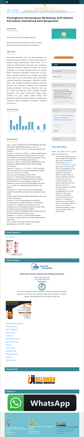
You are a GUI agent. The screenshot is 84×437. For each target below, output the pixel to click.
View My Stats (10, 237)
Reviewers (9, 336)
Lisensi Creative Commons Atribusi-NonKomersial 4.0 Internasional (65, 431)
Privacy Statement (12, 354)
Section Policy (10, 348)
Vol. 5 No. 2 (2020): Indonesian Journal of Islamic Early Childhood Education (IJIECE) (38, 12)
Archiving (9, 357)
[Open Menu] (7, 2)
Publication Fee (11, 360)
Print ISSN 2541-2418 (42, 279)
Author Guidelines (11, 329)
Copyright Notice (59, 147)
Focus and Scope (11, 326)
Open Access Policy (12, 342)
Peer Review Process (13, 339)
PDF (56, 65)
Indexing (8, 345)
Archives (15, 10)
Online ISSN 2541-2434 (42, 277)
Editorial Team (10, 332)
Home (9, 10)
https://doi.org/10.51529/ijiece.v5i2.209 (23, 37)
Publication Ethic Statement (14, 323)
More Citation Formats (62, 101)
